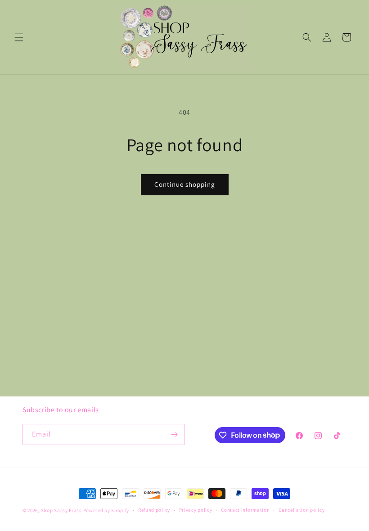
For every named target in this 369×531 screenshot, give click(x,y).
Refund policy (154, 510)
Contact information (245, 510)
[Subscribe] (174, 434)
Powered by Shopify (106, 510)
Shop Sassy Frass (61, 510)
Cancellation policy (301, 510)
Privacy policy (195, 510)
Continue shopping (184, 184)
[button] (19, 37)
